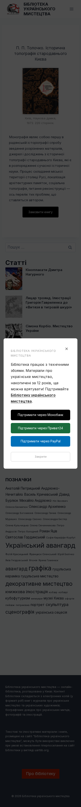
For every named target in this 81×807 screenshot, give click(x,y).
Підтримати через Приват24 (40, 428)
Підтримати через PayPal (41, 441)
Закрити (41, 456)
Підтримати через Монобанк (40, 415)
